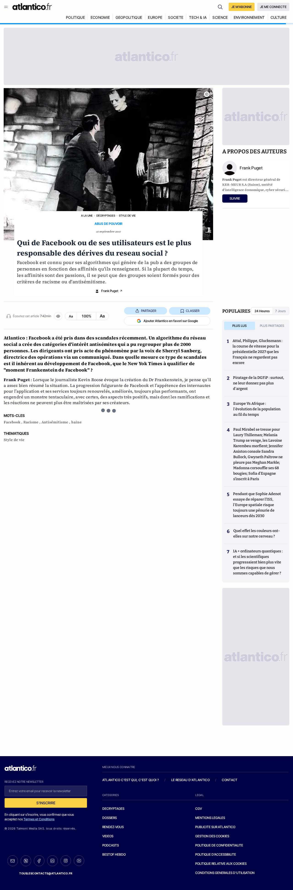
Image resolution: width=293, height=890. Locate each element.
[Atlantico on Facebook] (39, 860)
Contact (229, 780)
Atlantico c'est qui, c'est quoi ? (130, 780)
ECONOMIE (100, 17)
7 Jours (280, 311)
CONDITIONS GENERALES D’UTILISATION (225, 873)
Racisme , (32, 422)
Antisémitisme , (56, 422)
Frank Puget (109, 291)
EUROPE (155, 17)
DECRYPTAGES (113, 808)
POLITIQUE (75, 17)
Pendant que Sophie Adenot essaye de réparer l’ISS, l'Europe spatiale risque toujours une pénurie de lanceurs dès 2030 (257, 505)
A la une (87, 215)
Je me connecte (273, 7)
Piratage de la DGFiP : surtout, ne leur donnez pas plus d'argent (258, 383)
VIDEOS (107, 836)
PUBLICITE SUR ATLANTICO (215, 827)
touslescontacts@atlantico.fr (45, 873)
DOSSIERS (109, 818)
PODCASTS (110, 845)
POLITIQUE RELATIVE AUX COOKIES (221, 863)
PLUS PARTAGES (272, 326)
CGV (198, 808)
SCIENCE (220, 17)
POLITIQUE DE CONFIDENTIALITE (219, 845)
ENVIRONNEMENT (249, 17)
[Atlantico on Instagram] (65, 860)
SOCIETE (175, 17)
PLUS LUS (239, 326)
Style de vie (127, 215)
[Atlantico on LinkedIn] (52, 860)
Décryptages (105, 215)
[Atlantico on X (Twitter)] (26, 860)
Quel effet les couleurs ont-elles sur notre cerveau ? (256, 533)
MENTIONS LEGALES (210, 818)
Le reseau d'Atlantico (190, 780)
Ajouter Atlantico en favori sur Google (171, 321)
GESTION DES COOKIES (212, 836)
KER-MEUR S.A (234, 184)
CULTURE (279, 17)
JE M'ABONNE (241, 7)
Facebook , (13, 422)
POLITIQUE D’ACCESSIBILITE (215, 854)
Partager (148, 311)
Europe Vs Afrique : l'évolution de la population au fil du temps (256, 409)
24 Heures (262, 311)
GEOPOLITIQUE (129, 17)
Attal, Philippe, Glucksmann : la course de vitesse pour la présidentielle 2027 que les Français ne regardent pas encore (257, 352)
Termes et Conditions (39, 819)
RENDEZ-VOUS (113, 827)
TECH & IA (198, 17)
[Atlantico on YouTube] (79, 860)
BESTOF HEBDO (114, 854)
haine (76, 422)
